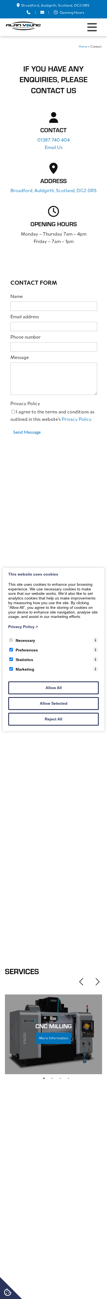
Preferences (27, 650)
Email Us (54, 147)
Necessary (25, 640)
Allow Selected (53, 703)
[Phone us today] (28, 13)
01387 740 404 (53, 140)
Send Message (27, 432)
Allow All (54, 688)
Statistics (24, 659)
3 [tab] (60, 1078)
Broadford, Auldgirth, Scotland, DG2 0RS (55, 6)
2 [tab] (52, 1078)
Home (83, 46)
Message (19, 357)
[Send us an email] (42, 13)
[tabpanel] (53, 1034)
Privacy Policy (25, 404)
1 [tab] (44, 1078)
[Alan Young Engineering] (23, 29)
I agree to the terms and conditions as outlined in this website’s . (52, 416)
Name (16, 296)
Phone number (25, 337)
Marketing (25, 669)
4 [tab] (68, 1078)
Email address (24, 317)
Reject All (53, 719)
